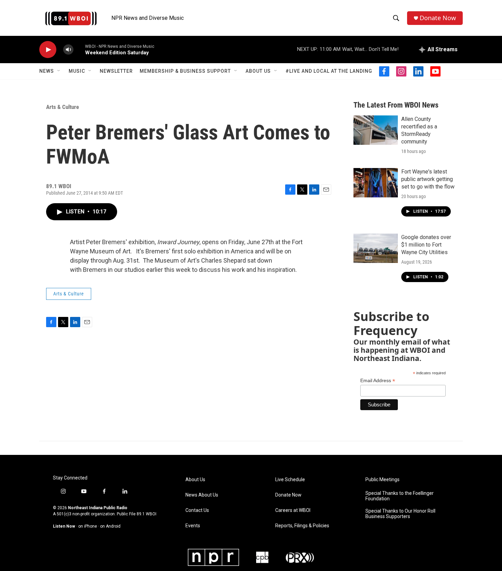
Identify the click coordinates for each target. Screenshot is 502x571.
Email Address (377, 380)
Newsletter (116, 71)
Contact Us (197, 510)
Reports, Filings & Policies (302, 525)
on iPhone (87, 526)
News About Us (201, 495)
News (46, 71)
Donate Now (438, 18)
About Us (258, 71)
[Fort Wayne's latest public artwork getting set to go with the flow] (375, 182)
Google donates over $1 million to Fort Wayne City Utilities (426, 244)
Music (77, 71)
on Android (110, 526)
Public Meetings (382, 479)
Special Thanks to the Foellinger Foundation (399, 496)
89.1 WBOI (146, 514)
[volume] (68, 49)
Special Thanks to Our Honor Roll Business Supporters (400, 514)
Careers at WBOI (292, 510)
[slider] (79, 49)
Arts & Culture (62, 106)
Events (192, 525)
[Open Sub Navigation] (59, 71)
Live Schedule (290, 479)
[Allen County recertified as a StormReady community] (375, 130)
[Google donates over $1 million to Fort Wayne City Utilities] (375, 248)
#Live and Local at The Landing (328, 71)
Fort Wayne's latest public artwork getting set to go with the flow (428, 179)
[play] (47, 50)
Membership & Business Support (185, 71)
